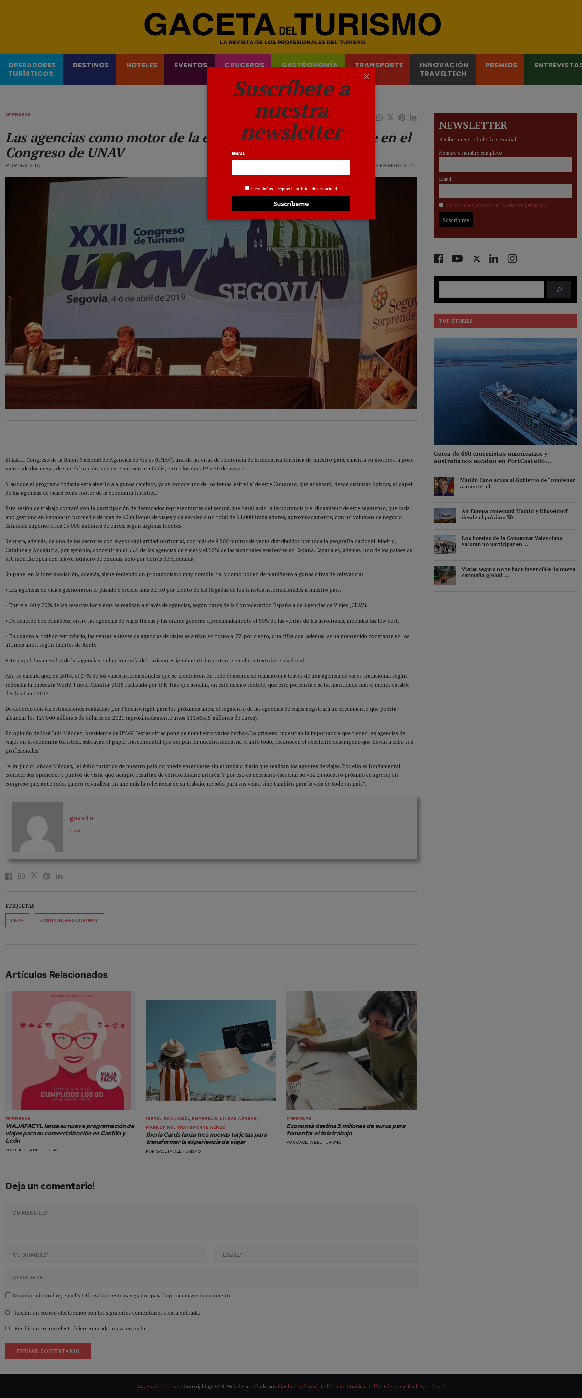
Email (238, 153)
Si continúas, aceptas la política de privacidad (293, 189)
